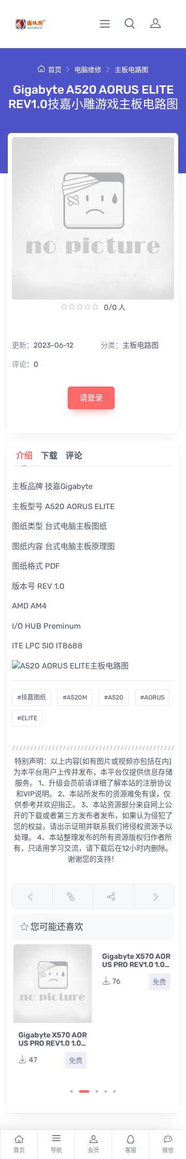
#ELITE (27, 718)
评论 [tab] (74, 455)
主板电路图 (131, 69)
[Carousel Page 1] (71, 1091)
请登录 (91, 398)
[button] (130, 24)
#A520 (113, 697)
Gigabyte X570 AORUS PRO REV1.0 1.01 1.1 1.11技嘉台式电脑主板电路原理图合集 (135, 969)
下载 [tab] (49, 455)
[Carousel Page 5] (114, 1091)
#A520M (75, 697)
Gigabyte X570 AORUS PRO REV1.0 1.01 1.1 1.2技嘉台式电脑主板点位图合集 (51, 1047)
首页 (54, 69)
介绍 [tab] (24, 455)
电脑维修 (87, 69)
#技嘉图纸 (31, 697)
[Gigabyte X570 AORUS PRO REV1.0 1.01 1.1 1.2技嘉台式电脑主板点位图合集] (51, 983)
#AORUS (152, 697)
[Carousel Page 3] (97, 1091)
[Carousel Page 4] (105, 1091)
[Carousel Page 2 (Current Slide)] (84, 1091)
